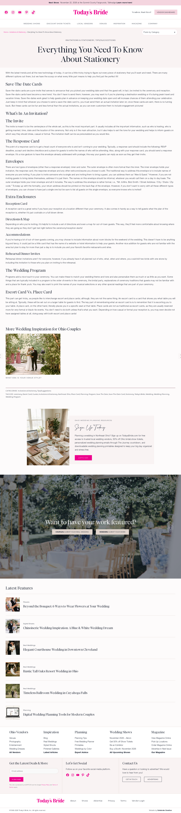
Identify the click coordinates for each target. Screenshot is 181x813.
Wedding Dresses (17, 749)
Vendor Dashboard (166, 12)
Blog (46, 738)
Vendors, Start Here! (141, 12)
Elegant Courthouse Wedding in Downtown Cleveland (60, 650)
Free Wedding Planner (84, 741)
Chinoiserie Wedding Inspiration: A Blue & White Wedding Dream (68, 628)
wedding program (13, 397)
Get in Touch (131, 779)
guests (35, 394)
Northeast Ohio (64, 394)
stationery (130, 394)
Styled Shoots (28, 624)
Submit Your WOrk (112, 532)
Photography (15, 741)
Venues (12, 738)
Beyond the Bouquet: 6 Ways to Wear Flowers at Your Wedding (66, 606)
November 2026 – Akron (120, 738)
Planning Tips (81, 738)
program (92, 394)
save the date (102, 394)
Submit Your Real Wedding (72, 532)
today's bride (140, 394)
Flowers (26, 602)
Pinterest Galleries (51, 749)
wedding (149, 394)
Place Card (75, 394)
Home (6, 32)
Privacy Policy (45, 785)
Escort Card (27, 394)
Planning (84, 394)
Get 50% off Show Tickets (121, 741)
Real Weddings (29, 645)
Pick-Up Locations (159, 741)
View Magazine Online (161, 738)
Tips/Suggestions (105, 40)
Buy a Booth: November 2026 (123, 749)
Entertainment (15, 745)
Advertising (152, 779)
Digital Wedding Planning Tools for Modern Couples (58, 714)
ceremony (18, 394)
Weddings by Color (83, 749)
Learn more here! (124, 3)
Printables (79, 745)
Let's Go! (83, 458)
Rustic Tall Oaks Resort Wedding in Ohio (50, 671)
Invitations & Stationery (18, 32)
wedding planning (161, 394)
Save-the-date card (117, 394)
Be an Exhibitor (116, 745)
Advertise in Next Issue (161, 749)
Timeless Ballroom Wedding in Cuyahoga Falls (55, 693)
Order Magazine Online (161, 745)
